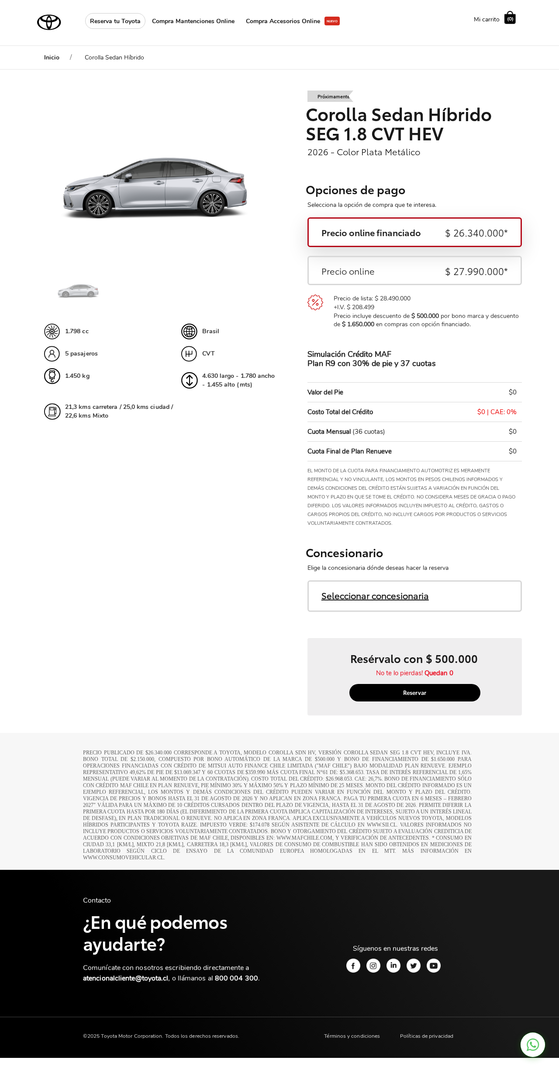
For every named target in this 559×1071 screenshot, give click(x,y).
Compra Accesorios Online (283, 21)
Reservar (414, 692)
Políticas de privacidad (426, 1036)
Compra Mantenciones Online (193, 21)
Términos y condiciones (352, 1036)
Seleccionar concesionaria (375, 595)
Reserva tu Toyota (115, 21)
